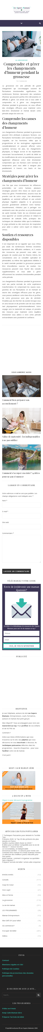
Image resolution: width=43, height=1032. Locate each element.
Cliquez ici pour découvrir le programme (17, 800)
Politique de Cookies (10, 969)
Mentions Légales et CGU (12, 964)
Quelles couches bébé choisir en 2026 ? (17, 843)
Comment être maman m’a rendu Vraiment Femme (21, 852)
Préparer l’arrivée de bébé (13, 1017)
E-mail (5, 511)
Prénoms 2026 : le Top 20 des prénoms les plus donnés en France (20, 840)
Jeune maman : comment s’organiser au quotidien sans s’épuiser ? (20, 859)
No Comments (21, 81)
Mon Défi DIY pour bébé (11, 920)
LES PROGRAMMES (9, 910)
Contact (5, 960)
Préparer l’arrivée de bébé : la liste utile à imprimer (21, 862)
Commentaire (8, 533)
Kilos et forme (7, 895)
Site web (5, 522)
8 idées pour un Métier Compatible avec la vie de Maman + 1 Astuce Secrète (20, 846)
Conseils (5, 880)
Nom (4, 500)
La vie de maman (8, 905)
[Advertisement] (21, 347)
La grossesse (21, 60)
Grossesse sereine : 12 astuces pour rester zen (20, 850)
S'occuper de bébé (9, 931)
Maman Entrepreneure (10, 915)
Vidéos (4, 936)
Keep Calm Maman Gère (12, 1013)
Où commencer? (8, 926)
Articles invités (7, 874)
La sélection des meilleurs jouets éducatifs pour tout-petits (20, 855)
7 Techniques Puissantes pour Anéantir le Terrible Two (21, 836)
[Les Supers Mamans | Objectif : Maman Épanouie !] (21, 10)
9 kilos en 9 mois (9, 1008)
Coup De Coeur (8, 885)
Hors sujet (6, 890)
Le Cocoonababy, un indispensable (15, 849)
